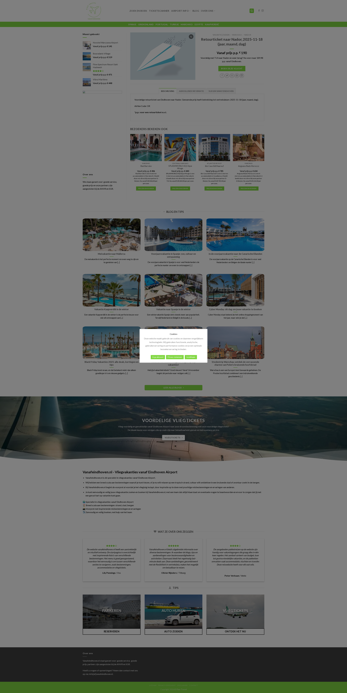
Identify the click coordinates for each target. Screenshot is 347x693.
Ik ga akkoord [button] (157, 357)
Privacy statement (175, 357)
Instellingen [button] (190, 357)
